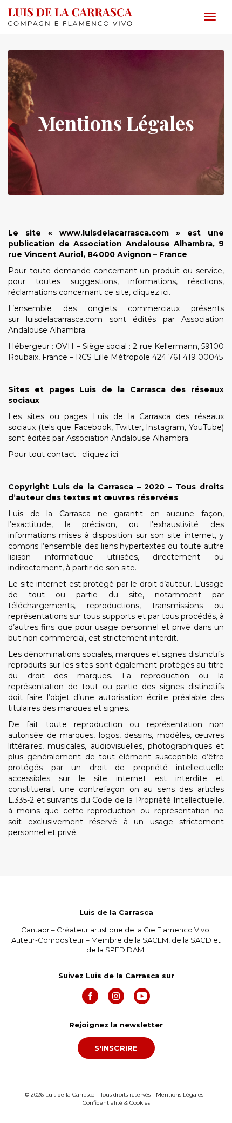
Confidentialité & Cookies (116, 1102)
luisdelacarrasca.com (64, 319)
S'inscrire (116, 1048)
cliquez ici (151, 292)
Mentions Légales (179, 1094)
